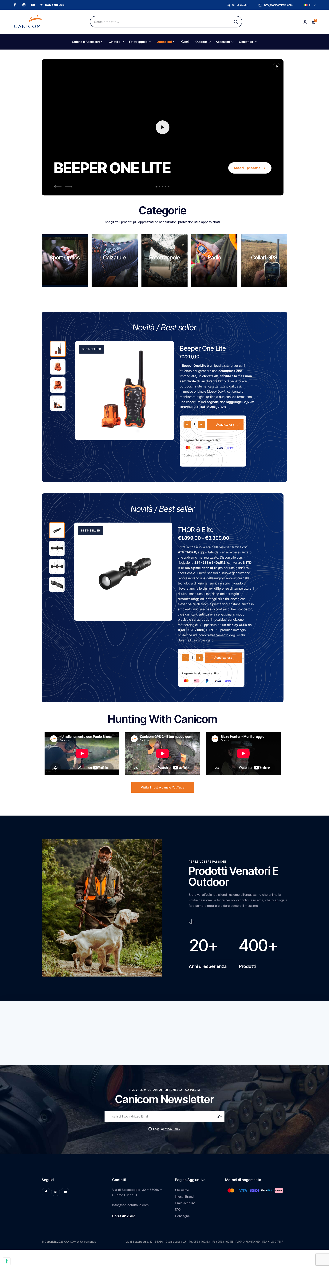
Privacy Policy (171, 1129)
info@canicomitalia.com (130, 1205)
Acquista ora (225, 424)
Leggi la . (166, 1128)
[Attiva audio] (276, 66)
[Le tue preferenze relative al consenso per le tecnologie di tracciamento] (6, 1261)
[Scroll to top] (320, 1236)
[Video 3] (162, 186)
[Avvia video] (162, 127)
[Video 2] (159, 186)
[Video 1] (156, 186)
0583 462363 (123, 1216)
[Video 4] (165, 186)
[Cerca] (235, 21)
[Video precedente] (57, 186)
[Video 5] (168, 186)
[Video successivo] (69, 186)
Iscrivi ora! (219, 1117)
